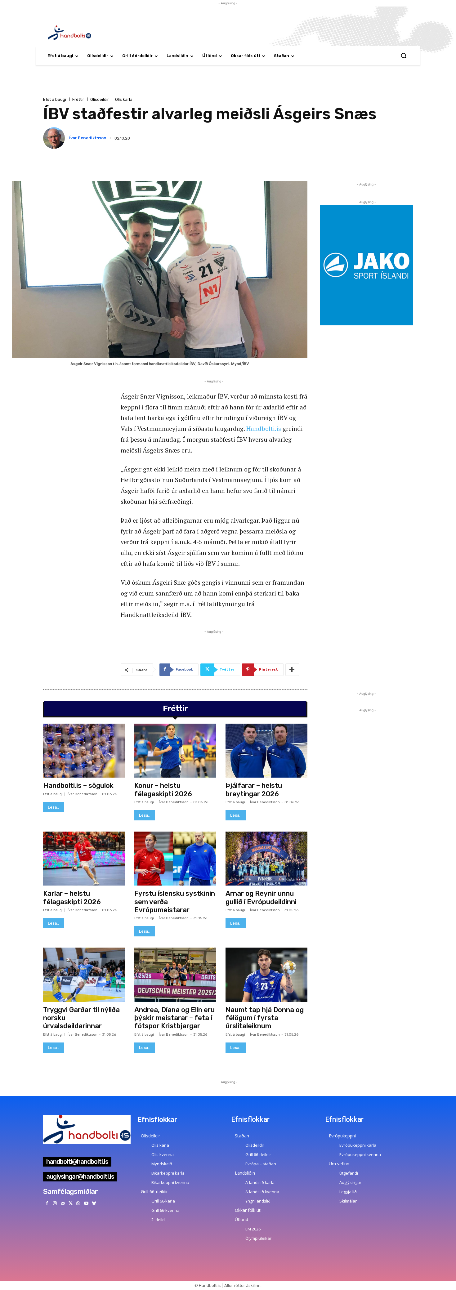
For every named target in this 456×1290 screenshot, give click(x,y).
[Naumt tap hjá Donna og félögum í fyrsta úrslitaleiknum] (266, 975)
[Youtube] (86, 1203)
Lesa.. (53, 807)
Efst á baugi (54, 99)
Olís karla (123, 99)
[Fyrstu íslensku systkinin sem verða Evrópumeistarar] (175, 859)
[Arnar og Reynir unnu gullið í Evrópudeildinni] (266, 859)
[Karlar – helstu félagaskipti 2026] (84, 859)
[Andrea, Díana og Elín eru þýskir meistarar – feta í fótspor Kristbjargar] (175, 975)
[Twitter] (70, 1203)
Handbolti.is (263, 428)
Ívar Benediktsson (87, 138)
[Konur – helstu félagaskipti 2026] (175, 751)
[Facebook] (47, 1203)
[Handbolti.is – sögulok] (84, 751)
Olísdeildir (99, 99)
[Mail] (62, 1203)
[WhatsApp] (78, 1203)
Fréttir (78, 99)
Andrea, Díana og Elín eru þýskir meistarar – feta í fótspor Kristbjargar (174, 1018)
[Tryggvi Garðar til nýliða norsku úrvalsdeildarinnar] (84, 975)
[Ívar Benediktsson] (55, 138)
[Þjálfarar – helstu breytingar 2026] (266, 751)
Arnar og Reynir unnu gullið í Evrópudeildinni (261, 897)
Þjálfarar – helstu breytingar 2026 (254, 789)
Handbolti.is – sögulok (78, 785)
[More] (292, 669)
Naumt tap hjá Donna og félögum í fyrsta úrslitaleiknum (265, 1018)
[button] (403, 55)
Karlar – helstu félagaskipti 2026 (72, 897)
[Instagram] (55, 1203)
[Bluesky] (94, 1203)
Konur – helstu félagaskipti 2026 (163, 789)
